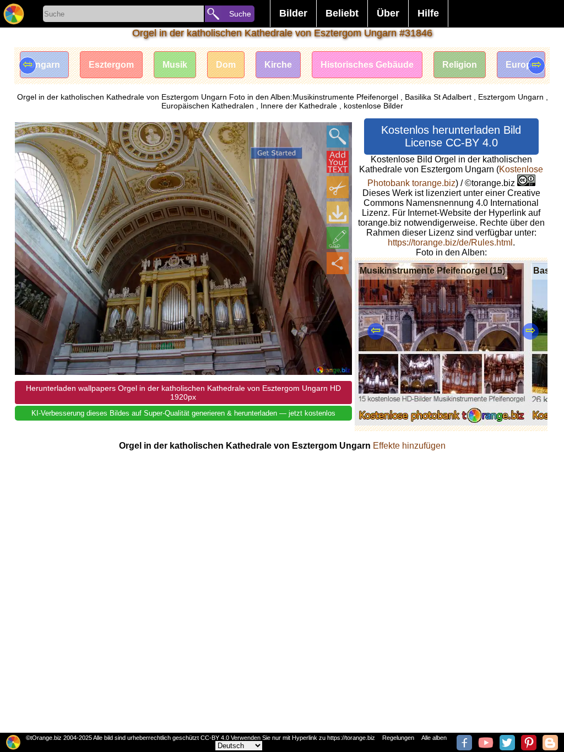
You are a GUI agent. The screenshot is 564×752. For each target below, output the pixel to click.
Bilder (293, 13)
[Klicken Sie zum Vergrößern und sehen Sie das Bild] (338, 137)
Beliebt (342, 13)
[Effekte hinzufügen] (338, 238)
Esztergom (111, 64)
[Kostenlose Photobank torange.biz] (14, 14)
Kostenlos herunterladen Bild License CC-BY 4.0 (451, 136)
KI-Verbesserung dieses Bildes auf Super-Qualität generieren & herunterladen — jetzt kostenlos (183, 413)
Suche (240, 13)
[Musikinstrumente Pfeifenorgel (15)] (441, 422)
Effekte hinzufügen (409, 445)
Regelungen (398, 737)
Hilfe (428, 13)
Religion (459, 64)
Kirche (278, 64)
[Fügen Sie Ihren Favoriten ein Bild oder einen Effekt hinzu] (29, 137)
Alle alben (434, 737)
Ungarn (44, 64)
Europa (521, 64)
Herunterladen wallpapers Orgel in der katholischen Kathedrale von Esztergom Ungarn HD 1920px (183, 392)
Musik (174, 64)
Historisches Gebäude (367, 64)
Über (388, 13)
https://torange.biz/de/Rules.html (450, 242)
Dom (226, 64)
